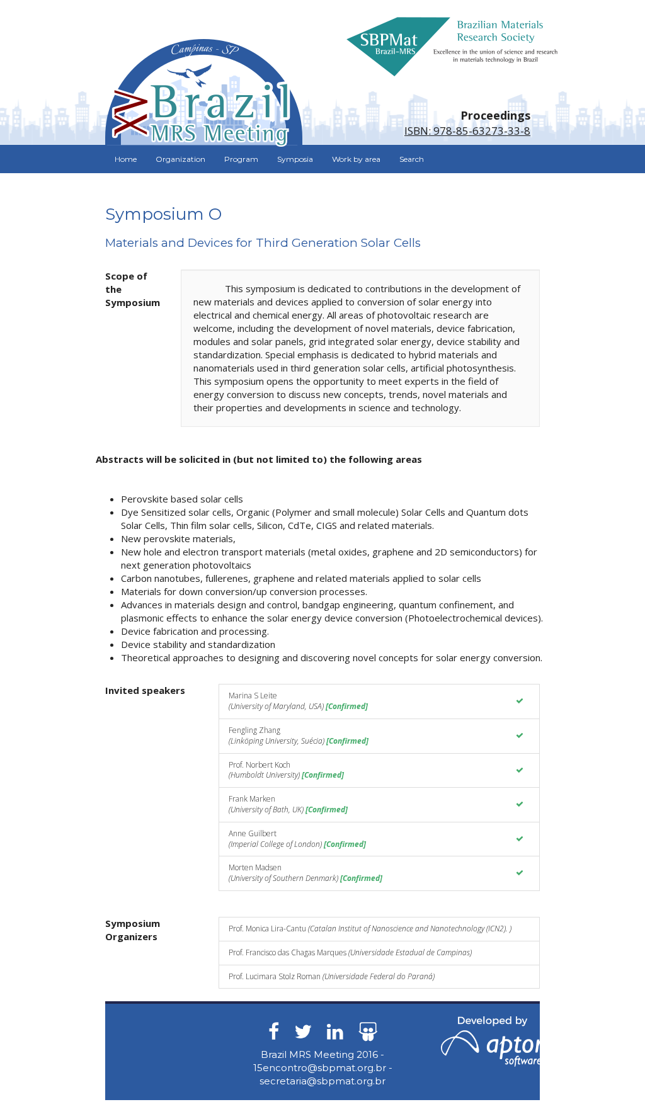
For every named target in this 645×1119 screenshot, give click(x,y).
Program (241, 159)
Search (411, 159)
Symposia (295, 159)
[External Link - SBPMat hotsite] (451, 46)
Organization (180, 159)
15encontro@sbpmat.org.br (319, 1068)
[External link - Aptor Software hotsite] (492, 1040)
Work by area (356, 159)
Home (126, 159)
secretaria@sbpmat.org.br (322, 1081)
